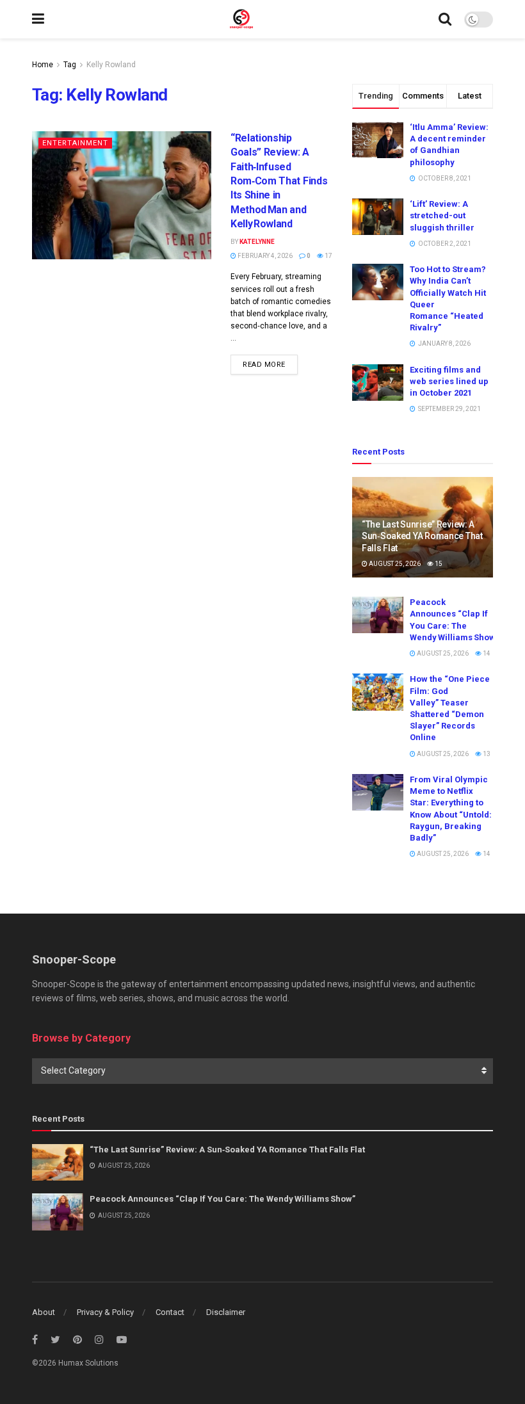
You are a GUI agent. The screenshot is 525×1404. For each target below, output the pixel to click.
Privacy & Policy (105, 1312)
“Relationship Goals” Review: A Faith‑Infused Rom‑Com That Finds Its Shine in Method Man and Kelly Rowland (278, 181)
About (43, 1312)
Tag (69, 64)
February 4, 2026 (264, 255)
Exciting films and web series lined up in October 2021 (449, 381)
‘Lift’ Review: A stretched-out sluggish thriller (442, 215)
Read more (264, 364)
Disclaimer (225, 1312)
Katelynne (257, 241)
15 (437, 563)
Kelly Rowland (111, 64)
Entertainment (75, 143)
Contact (170, 1312)
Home (42, 64)
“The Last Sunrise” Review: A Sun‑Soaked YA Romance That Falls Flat (422, 536)
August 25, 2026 (394, 563)
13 (485, 753)
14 (485, 653)
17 (327, 255)
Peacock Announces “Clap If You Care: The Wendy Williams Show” (222, 1199)
